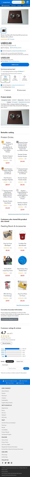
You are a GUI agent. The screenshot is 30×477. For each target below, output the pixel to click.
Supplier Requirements (7, 402)
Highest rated (19, 361)
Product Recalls (5, 432)
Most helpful (5, 365)
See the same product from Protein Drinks (18, 214)
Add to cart (15, 65)
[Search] (23, 2)
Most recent (10, 361)
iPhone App (4, 454)
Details (13, 87)
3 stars (2, 352)
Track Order (11, 383)
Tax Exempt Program (6, 434)
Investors (4, 398)
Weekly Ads (21, 383)
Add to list (8, 90)
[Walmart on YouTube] (9, 463)
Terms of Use (5, 440)
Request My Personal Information (9, 447)
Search (26, 368)
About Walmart (5, 391)
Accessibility (5, 429)
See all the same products (22, 305)
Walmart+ (4, 415)
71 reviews (12, 39)
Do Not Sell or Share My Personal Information (12, 449)
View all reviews (6, 343)
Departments (6, 5)
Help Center (24, 381)
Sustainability (5, 400)
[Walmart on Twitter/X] (5, 463)
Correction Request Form (9, 319)
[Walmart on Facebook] (3, 463)
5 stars (2, 348)
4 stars (2, 350)
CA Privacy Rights (6, 444)
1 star (3, 356)
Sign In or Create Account (11, 381)
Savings (19, 5)
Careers (3, 393)
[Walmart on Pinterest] (11, 463)
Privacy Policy (5, 442)
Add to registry (22, 90)
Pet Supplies (14, 102)
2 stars (2, 354)
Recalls (3, 427)
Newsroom (4, 395)
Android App (5, 457)
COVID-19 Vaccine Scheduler (9, 423)
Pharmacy (4, 425)
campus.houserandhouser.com (19, 51)
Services (14, 5)
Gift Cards (4, 417)
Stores (3, 410)
